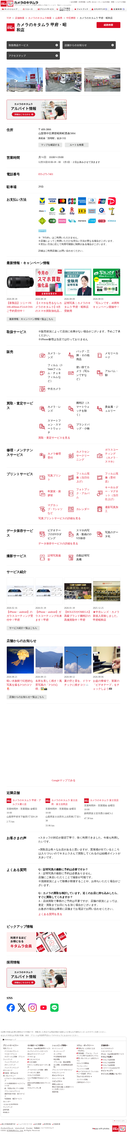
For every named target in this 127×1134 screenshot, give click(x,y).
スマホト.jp (31, 1057)
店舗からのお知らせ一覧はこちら (26, 697)
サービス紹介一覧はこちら (23, 628)
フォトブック (7, 1059)
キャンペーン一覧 (58, 1078)
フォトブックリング (11, 1068)
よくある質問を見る (50, 914)
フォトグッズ (7, 1107)
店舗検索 (19, 18)
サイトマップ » (107, 1071)
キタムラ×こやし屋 (34, 1088)
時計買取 (57, 1059)
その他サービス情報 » (35, 1045)
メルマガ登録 (121, 2)
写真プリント (7, 1048)
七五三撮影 (33, 1062)
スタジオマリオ (34, 1059)
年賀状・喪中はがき (11, 1073)
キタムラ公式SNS (33, 1075)
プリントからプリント (12, 1091)
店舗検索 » (105, 1045)
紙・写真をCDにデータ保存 (14, 1088)
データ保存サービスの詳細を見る (58, 543)
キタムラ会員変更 (108, 1062)
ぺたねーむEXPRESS (10, 1104)
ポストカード (7, 1070)
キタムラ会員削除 (108, 1065)
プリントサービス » (10, 1045)
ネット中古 (57, 1054)
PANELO (6, 1112)
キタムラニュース (58, 1072)
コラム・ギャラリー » (85, 1045)
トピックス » (57, 1081)
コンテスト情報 (82, 1079)
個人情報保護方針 (9, 1124)
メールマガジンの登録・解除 (37, 1070)
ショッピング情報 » (59, 1045)
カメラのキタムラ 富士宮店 (104, 800)
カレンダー (7, 1101)
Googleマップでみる (63, 780)
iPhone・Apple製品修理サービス (38, 1048)
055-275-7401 (45, 174)
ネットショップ (57, 1048)
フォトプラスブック (11, 1062)
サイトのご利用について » (111, 1074)
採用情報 (82, 2)
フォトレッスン (82, 1066)
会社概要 (74, 2)
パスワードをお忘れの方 (111, 1068)
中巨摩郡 (71, 18)
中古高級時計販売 (60, 1057)
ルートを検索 (77, 145)
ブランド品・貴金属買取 (62, 1062)
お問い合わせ (92, 2)
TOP (9, 18)
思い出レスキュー (9, 1076)
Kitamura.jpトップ (10, 1039)
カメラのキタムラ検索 (39, 18)
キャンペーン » (58, 1075)
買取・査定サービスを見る (54, 437)
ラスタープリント (10, 1054)
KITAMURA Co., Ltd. (15, 1130)
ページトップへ (120, 1121)
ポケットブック (9, 1065)
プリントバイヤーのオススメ (62, 1070)
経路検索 (108, 25)
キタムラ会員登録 (108, 1060)
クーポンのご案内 (33, 1072)
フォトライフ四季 (83, 1069)
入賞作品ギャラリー (84, 1082)
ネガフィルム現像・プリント (14, 1057)
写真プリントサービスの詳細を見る (59, 518)
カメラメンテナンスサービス (37, 1051)
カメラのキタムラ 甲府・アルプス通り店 (27, 802)
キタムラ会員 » (107, 1057)
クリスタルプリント (11, 1051)
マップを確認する (50, 145)
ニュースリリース (25, 1124)
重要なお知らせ (57, 1084)
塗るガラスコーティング (36, 1054)
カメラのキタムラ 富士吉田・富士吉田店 (64, 802)
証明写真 (6, 1110)
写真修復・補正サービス (13, 1099)
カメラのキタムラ (107, 1048)
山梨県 (58, 18)
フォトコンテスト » (84, 1076)
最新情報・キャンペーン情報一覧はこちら (31, 319)
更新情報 (55, 1092)
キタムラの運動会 (83, 1063)
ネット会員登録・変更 (106, 2)
